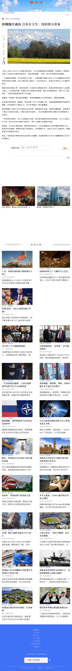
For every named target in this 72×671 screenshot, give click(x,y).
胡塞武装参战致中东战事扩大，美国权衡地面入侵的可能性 (55, 571)
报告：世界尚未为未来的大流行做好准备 (17, 459)
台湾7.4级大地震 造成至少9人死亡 (16, 534)
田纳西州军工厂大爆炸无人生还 (54, 271)
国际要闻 (16, 19)
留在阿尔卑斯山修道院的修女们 (54, 607)
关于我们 (36, 632)
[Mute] (41, 6)
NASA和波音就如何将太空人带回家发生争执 (55, 422)
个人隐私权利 (39, 667)
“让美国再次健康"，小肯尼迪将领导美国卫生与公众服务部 (16, 385)
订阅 (5, 10)
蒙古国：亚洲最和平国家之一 (46, 207)
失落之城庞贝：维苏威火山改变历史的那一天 (16, 207)
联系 (5, 8)
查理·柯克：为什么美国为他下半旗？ (16, 310)
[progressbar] (44, 6)
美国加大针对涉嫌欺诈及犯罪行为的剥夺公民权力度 (17, 571)
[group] (38, 7)
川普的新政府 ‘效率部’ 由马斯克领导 (54, 347)
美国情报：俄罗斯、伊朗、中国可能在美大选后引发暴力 (55, 385)
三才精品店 (36, 641)
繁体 (69, 6)
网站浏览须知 (48, 667)
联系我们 (36, 635)
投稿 (5, 6)
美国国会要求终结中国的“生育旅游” (17, 609)
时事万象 (8, 19)
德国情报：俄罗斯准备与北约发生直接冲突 (17, 422)
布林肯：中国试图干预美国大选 (16, 495)
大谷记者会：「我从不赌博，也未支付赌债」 (54, 534)
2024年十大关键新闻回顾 (13, 346)
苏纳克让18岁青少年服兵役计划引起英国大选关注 (54, 459)
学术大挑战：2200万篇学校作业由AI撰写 (54, 497)
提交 (65, 148)
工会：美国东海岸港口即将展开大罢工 (17, 273)
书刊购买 (36, 646)
